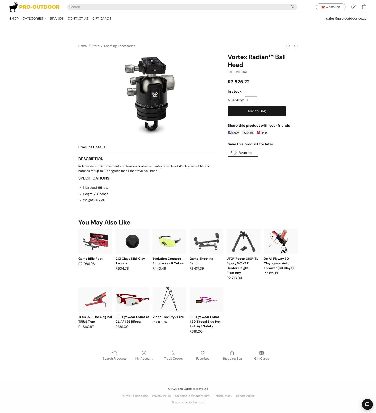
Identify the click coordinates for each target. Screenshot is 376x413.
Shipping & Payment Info (192, 396)
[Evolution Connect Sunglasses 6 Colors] (169, 241)
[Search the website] (293, 6)
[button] (34, 7)
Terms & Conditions (134, 396)
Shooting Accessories (119, 46)
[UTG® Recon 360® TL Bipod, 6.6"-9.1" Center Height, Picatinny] (243, 241)
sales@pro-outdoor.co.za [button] (346, 18)
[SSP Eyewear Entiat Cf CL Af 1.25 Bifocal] (132, 299)
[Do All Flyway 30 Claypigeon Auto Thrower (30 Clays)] (281, 241)
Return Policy (222, 396)
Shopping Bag (232, 358)
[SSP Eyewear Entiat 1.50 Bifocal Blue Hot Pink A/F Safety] (206, 299)
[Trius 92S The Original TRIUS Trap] (95, 299)
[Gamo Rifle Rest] (95, 241)
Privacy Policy (161, 396)
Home (82, 46)
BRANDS (57, 18)
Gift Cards (261, 358)
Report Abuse (245, 396)
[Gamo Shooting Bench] (206, 241)
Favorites (202, 358)
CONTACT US (78, 18)
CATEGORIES (33, 18)
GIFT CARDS (101, 18)
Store (95, 46)
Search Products (115, 358)
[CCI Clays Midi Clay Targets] (132, 241)
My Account (144, 358)
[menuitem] (289, 46)
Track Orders (173, 358)
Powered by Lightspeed (188, 402)
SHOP (14, 18)
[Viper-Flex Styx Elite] (169, 299)
